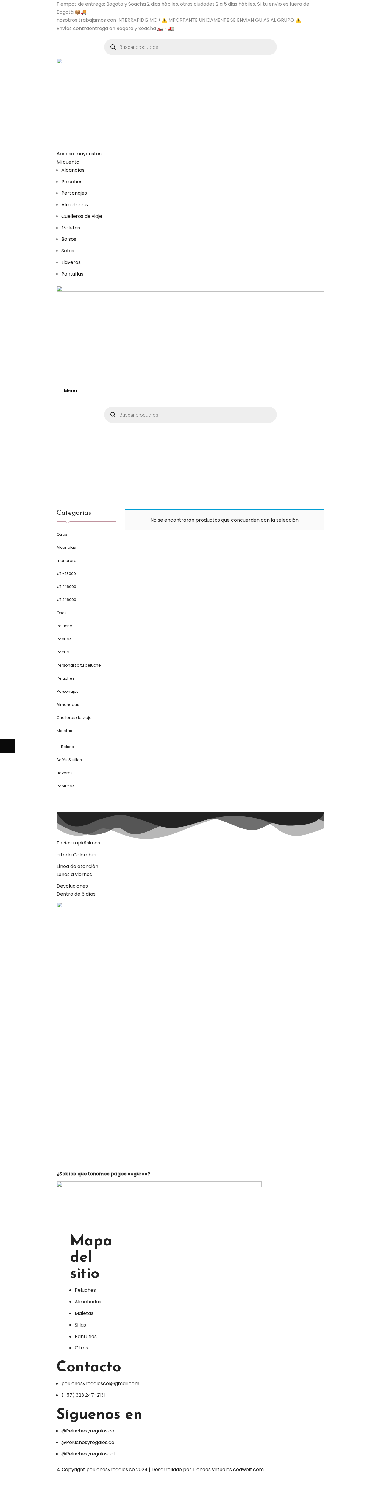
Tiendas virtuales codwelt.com (228, 1469)
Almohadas (68, 704)
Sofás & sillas (69, 760)
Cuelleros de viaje (74, 717)
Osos (62, 613)
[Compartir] (22, 1484)
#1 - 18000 (66, 573)
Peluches (65, 678)
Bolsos (67, 747)
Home (158, 459)
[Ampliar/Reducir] (52, 1484)
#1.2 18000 (66, 586)
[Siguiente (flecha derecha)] (7, 746)
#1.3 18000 (66, 600)
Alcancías (66, 547)
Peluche (64, 626)
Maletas (64, 731)
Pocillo (63, 652)
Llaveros (65, 773)
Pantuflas (65, 786)
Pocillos (64, 639)
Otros (62, 534)
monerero (66, 560)
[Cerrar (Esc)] (7, 1484)
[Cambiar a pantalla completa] (37, 1484)
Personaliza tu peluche (79, 665)
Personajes (68, 691)
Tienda (181, 459)
